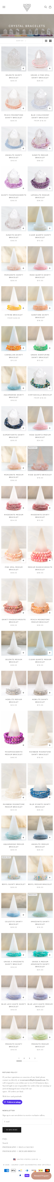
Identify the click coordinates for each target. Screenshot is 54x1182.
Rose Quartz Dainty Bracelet (40, 276)
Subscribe (12, 1129)
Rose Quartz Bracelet (40, 475)
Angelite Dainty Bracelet (13, 156)
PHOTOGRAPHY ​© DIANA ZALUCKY (18, 1147)
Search (5, 1143)
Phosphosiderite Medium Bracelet (14, 753)
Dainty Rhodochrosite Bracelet (14, 621)
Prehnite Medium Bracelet (40, 1045)
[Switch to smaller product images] (50, 40)
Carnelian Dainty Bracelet (14, 356)
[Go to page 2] (35, 1058)
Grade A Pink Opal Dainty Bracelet (40, 76)
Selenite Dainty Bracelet (14, 76)
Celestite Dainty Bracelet (14, 923)
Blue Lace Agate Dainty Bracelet (14, 1005)
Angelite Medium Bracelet (40, 845)
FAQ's (5, 1139)
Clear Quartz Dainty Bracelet (40, 236)
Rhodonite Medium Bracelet (13, 516)
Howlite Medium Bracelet (14, 701)
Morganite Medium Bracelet (13, 476)
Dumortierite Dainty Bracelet (13, 436)
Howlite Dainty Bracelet (40, 701)
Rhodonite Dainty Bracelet (40, 516)
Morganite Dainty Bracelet (13, 276)
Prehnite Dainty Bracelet (13, 1045)
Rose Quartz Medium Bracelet (40, 436)
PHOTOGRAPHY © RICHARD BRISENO (19, 1151)
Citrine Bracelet (14, 315)
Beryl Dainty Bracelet (13, 884)
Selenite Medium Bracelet (13, 661)
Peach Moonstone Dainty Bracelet (13, 116)
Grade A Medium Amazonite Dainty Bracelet (40, 964)
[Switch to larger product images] (46, 40)
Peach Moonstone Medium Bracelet (40, 621)
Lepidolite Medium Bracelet (40, 196)
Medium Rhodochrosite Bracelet (40, 568)
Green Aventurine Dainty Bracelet (40, 356)
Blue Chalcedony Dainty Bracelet (40, 116)
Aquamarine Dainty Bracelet (14, 396)
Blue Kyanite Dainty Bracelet (40, 805)
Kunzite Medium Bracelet (40, 156)
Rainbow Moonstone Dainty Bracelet (40, 753)
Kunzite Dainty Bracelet (14, 236)
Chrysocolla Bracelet (40, 395)
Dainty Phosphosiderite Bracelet (13, 196)
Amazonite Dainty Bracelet (40, 923)
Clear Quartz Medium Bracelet (40, 661)
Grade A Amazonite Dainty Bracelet (14, 963)
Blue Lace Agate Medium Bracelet (40, 1005)
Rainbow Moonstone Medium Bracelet (14, 805)
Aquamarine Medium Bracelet (14, 845)
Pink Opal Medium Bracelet (14, 568)
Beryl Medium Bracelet (40, 884)
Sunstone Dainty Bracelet (40, 316)
